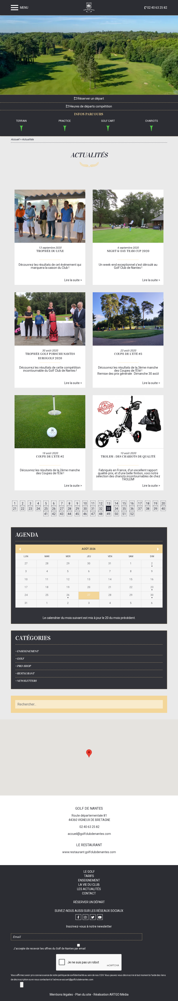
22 (22, 508)
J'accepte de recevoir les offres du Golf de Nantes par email (49, 948)
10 (85, 503)
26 (54, 508)
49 (108, 514)
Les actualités (89, 889)
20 (163, 503)
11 (93, 503)
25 (46, 508)
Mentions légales (61, 994)
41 (46, 514)
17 (140, 503)
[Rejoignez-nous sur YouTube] (100, 917)
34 (116, 508)
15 (124, 503)
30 (85, 508)
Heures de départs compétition (90, 106)
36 (132, 508)
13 (108, 503)
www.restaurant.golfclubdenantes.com (89, 852)
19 (155, 503)
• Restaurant (24, 673)
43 (61, 514)
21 (14, 508)
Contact (89, 893)
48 (100, 514)
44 (69, 514)
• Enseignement (26, 651)
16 (132, 503)
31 (93, 508)
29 (77, 508)
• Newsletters (25, 681)
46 (85, 514)
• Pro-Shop (23, 666)
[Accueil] (89, 8)
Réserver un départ (90, 98)
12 (100, 503)
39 (155, 508)
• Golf (19, 658)
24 (38, 508)
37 (140, 508)
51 (124, 514)
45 (77, 514)
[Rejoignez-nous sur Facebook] (78, 917)
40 (163, 508)
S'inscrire (21, 985)
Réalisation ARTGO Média (111, 994)
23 (30, 508)
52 (132, 514)
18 (147, 503)
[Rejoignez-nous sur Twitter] (93, 917)
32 (100, 508)
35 (124, 508)
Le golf (89, 871)
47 (93, 514)
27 (61, 508)
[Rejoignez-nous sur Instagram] (85, 917)
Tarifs (89, 876)
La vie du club (89, 884)
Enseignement (89, 880)
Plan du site (83, 994)
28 (69, 508)
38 (147, 508)
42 (54, 514)
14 (116, 503)
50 (116, 514)
